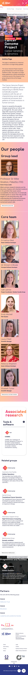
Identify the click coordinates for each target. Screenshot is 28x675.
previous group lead (9, 205)
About (4, 644)
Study (4, 650)
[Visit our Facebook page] (16, 666)
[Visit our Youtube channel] (9, 666)
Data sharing (5, 646)
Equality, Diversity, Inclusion (21, 648)
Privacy (4, 648)
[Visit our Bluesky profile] (14, 666)
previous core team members (11, 394)
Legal (17, 644)
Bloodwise (3, 609)
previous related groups (10, 552)
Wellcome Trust (5, 602)
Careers (17, 646)
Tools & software (8, 423)
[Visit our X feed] (12, 666)
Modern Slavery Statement (21, 650)
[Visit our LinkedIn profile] (18, 666)
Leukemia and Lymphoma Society (10, 616)
